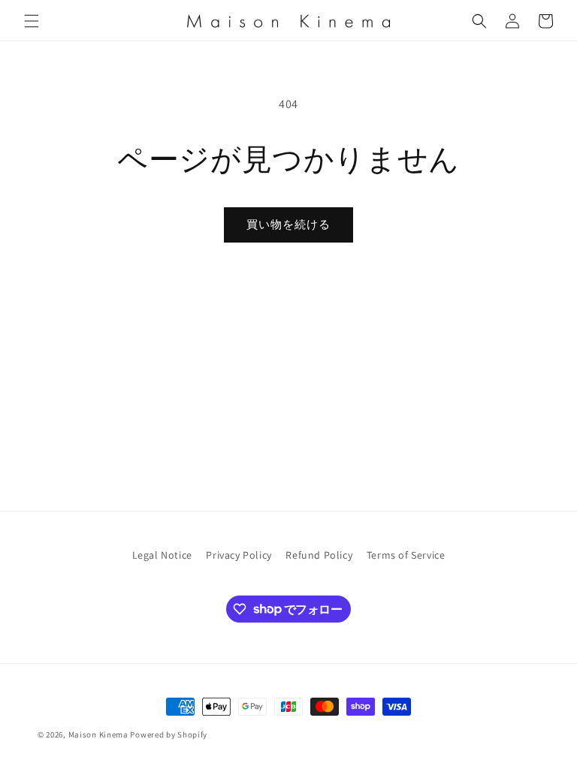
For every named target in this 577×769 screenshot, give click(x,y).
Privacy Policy (238, 555)
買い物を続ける (288, 224)
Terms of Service (406, 555)
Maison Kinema (98, 734)
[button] (31, 21)
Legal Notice (162, 555)
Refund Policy (318, 555)
